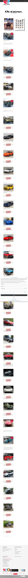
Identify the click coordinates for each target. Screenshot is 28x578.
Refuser (14, 297)
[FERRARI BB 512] (8, 478)
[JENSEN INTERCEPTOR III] (8, 343)
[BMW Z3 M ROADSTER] (8, 461)
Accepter (14, 295)
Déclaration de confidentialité (15, 300)
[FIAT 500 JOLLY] (8, 309)
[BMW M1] (8, 175)
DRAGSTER (16, 549)
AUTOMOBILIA (16, 552)
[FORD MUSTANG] (8, 124)
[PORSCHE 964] (8, 57)
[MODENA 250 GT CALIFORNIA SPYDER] (8, 360)
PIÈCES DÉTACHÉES (17, 553)
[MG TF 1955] (8, 528)
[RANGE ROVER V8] (8, 276)
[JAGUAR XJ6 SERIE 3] (8, 40)
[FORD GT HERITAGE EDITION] (8, 141)
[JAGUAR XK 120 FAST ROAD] (8, 410)
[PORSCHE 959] (8, 242)
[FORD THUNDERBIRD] (8, 259)
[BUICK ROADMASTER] (8, 107)
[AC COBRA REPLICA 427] (8, 74)
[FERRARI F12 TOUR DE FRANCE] (8, 225)
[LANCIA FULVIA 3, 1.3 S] (8, 511)
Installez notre (15, 570)
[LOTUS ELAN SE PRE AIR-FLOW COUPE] (8, 326)
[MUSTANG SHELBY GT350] (8, 377)
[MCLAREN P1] (8, 208)
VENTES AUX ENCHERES (18, 551)
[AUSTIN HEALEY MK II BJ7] (8, 494)
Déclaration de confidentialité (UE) (7, 549)
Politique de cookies (10, 300)
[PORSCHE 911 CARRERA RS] (8, 158)
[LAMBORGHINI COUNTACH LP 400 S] (8, 393)
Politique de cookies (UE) (6, 550)
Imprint (19, 300)
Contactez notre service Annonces (7, 558)
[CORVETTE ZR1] (8, 91)
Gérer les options (14, 299)
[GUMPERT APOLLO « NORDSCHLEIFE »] (8, 444)
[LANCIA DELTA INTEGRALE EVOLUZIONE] (8, 191)
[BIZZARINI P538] (8, 427)
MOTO (15, 550)
